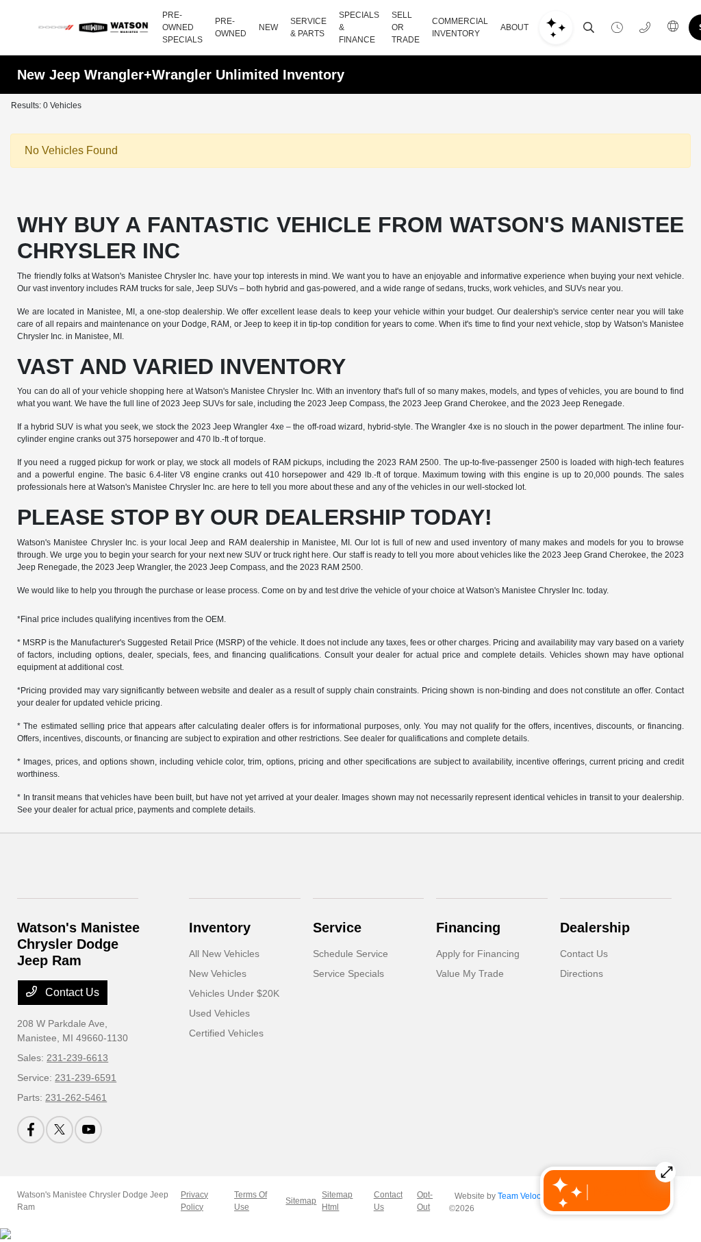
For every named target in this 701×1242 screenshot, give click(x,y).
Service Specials (348, 973)
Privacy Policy (194, 1201)
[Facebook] (30, 1129)
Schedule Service (350, 953)
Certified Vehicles (226, 1033)
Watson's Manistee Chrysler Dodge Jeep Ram (92, 1201)
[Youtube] (88, 1129)
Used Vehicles (219, 1013)
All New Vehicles (224, 953)
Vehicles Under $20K (234, 993)
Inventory (220, 927)
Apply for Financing (478, 953)
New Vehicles (217, 973)
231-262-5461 (76, 1097)
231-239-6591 (85, 1077)
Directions (581, 973)
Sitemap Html (337, 1201)
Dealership (595, 927)
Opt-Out (425, 1201)
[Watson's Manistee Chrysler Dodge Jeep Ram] (93, 27)
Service (337, 927)
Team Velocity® (526, 1196)
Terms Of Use (250, 1201)
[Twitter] (59, 1129)
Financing (468, 927)
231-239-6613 (77, 1057)
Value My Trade (470, 973)
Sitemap (300, 1201)
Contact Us (70, 992)
